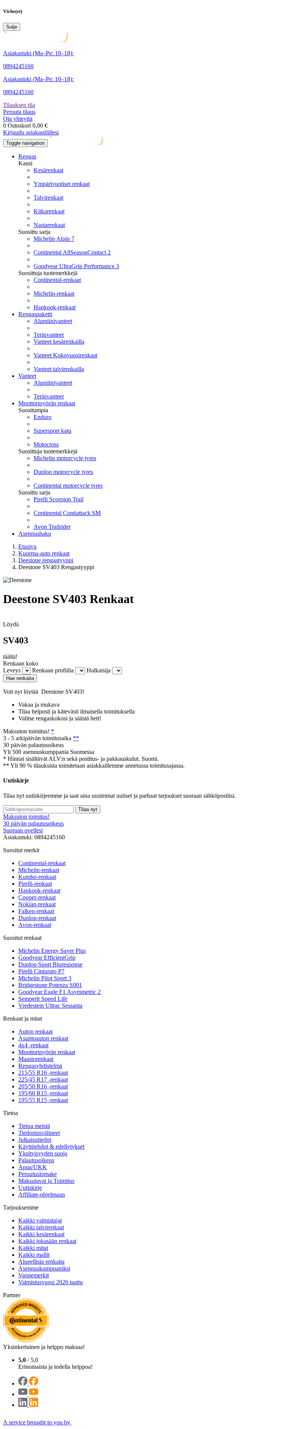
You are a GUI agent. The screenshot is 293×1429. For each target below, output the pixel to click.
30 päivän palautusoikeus (33, 823)
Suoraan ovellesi (23, 830)
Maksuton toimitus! (26, 816)
